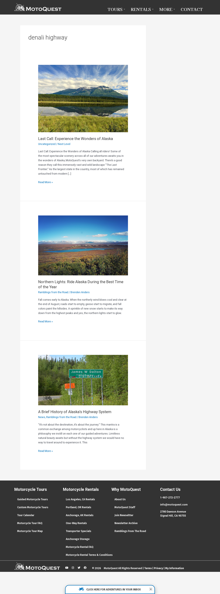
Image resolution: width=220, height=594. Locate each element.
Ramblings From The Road (130, 531)
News (41, 417)
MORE (165, 9)
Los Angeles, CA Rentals (80, 499)
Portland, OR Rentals (78, 507)
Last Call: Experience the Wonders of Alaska (75, 138)
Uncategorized (47, 144)
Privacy (158, 568)
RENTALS (141, 9)
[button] (151, 589)
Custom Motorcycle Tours (32, 507)
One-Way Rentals (76, 523)
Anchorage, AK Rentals (79, 515)
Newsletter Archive (126, 523)
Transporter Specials (78, 531)
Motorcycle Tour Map (30, 531)
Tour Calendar (25, 515)
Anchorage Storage (77, 539)
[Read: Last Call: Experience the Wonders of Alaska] (83, 98)
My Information (174, 568)
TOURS (115, 9)
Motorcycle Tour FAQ (29, 523)
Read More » (45, 182)
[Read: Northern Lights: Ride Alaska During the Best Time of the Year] (83, 245)
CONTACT (192, 9)
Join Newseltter (123, 515)
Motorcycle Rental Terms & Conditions (89, 555)
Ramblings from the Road (53, 292)
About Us (120, 499)
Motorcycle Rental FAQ (79, 547)
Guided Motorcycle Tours (32, 499)
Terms (148, 568)
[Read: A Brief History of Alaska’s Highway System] (83, 379)
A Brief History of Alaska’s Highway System (74, 412)
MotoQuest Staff (124, 507)
